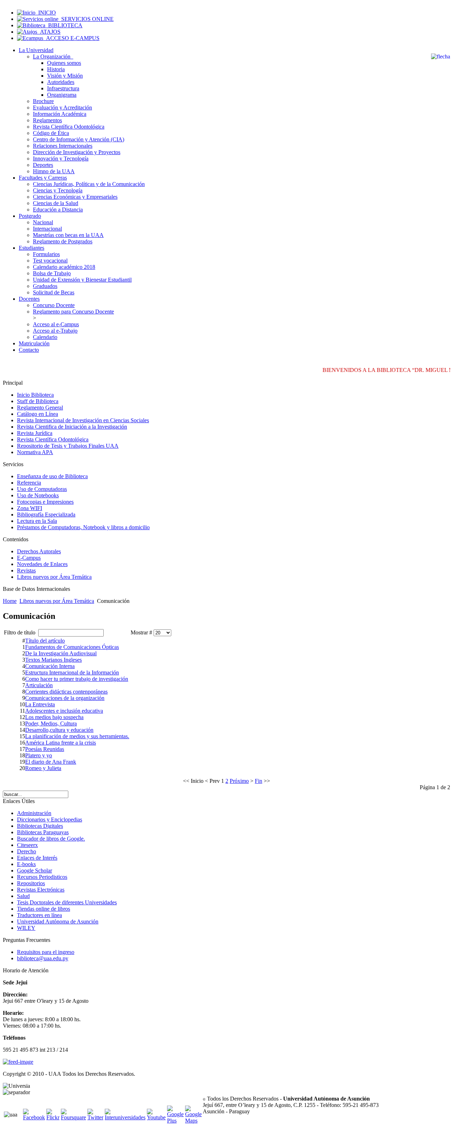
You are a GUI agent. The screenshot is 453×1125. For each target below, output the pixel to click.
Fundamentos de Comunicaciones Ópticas (72, 647)
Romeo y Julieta (43, 768)
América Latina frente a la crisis (60, 743)
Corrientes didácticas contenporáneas (66, 692)
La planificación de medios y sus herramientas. (77, 736)
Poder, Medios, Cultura (51, 723)
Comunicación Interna (50, 666)
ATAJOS (49, 32)
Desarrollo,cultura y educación (59, 730)
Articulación (39, 685)
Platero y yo (38, 755)
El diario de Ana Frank (50, 762)
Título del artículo (45, 641)
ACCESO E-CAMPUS (71, 38)
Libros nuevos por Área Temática (56, 601)
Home (10, 601)
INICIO (45, 13)
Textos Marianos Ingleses (53, 660)
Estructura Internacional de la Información (72, 672)
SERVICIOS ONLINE (86, 19)
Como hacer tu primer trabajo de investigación (76, 679)
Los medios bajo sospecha (54, 717)
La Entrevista (40, 704)
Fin (258, 781)
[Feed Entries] (18, 1062)
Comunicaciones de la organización (64, 698)
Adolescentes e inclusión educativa (64, 711)
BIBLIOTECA (63, 25)
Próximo (239, 781)
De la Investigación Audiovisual (61, 653)
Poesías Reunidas (44, 749)
